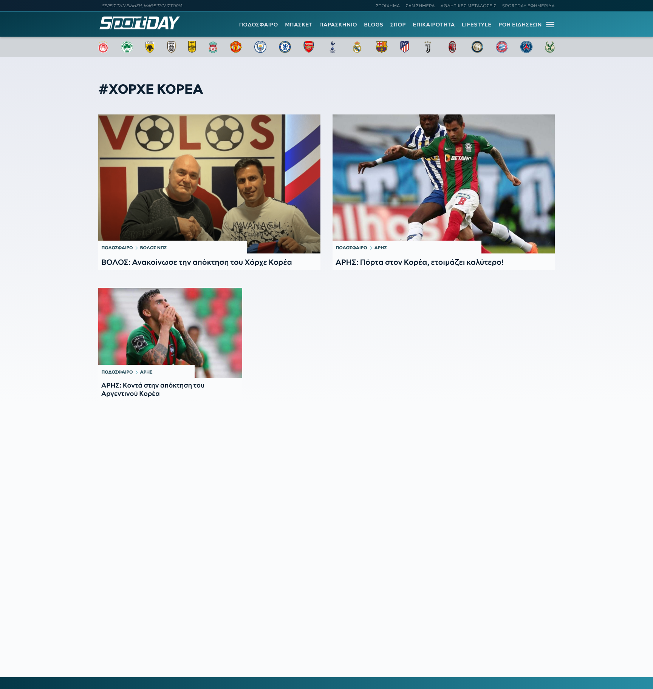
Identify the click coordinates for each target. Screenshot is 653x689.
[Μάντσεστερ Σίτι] (260, 47)
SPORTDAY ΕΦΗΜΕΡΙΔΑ (528, 5)
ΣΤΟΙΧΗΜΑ (388, 5)
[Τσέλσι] (285, 47)
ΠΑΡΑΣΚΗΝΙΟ (338, 24)
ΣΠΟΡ (398, 24)
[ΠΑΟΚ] (171, 47)
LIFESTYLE (477, 24)
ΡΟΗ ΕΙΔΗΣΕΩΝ (520, 24)
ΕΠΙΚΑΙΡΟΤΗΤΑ (434, 24)
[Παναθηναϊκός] (127, 47)
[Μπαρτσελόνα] (382, 47)
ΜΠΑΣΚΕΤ (299, 24)
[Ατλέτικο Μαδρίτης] (404, 47)
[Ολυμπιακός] (103, 47)
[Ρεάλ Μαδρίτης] (357, 47)
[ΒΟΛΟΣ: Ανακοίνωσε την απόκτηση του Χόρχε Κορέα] (209, 183)
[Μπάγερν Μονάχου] (502, 47)
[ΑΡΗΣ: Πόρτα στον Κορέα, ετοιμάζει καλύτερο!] (444, 183)
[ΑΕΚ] (150, 47)
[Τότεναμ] (332, 47)
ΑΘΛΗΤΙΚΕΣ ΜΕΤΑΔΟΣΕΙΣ (469, 5)
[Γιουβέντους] (428, 47)
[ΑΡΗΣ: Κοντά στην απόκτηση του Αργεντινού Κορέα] (170, 333)
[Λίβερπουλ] (213, 47)
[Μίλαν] (452, 47)
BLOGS (373, 24)
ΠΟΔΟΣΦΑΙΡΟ (258, 24)
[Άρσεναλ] (308, 47)
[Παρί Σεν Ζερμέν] (526, 47)
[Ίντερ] (477, 47)
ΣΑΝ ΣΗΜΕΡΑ (420, 5)
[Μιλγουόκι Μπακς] (550, 47)
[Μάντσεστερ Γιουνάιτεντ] (235, 47)
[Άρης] (192, 47)
